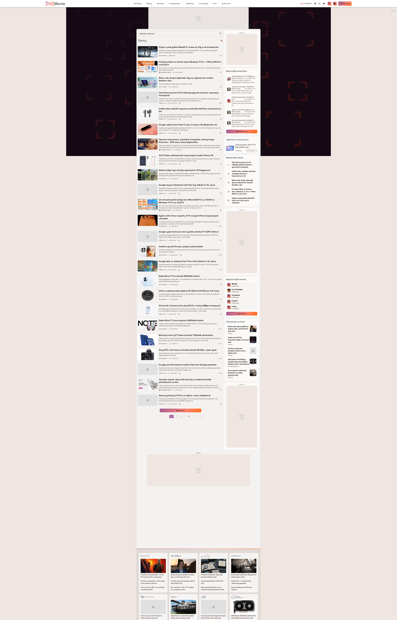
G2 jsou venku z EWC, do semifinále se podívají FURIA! (153, 588)
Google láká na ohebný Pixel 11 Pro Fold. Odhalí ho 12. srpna (187, 261)
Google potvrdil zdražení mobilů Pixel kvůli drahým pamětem (187, 364)
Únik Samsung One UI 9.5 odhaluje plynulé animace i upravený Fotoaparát (188, 94)
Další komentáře (242, 131)
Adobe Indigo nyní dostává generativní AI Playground (184, 170)
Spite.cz (230, 377)
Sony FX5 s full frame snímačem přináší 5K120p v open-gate (187, 350)
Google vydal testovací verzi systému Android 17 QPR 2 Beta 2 (189, 231)
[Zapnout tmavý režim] (335, 3)
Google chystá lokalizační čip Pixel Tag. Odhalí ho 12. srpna (187, 185)
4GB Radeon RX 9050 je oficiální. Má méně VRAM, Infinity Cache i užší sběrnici (238, 362)
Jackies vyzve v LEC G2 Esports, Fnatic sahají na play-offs (151, 617)
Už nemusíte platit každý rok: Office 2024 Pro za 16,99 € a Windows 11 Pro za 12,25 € (186, 201)
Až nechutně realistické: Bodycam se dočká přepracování (237, 373)
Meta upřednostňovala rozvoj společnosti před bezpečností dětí (212, 588)
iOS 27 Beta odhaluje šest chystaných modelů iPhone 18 (186, 155)
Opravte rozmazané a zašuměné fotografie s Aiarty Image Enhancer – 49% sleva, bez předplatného (186, 141)
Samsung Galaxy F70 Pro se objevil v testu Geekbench (185, 395)
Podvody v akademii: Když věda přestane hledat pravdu (212, 576)
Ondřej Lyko (162, 103)
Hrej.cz (230, 333)
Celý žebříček (242, 314)
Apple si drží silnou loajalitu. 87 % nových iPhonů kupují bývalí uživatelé (188, 217)
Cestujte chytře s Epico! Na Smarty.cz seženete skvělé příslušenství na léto (185, 381)
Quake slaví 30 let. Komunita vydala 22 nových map (238, 340)
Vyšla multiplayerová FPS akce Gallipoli (241, 588)
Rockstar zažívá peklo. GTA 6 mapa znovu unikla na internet (153, 582)
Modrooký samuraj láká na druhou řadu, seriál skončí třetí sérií (238, 329)
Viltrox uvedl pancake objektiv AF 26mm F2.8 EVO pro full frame (189, 291)
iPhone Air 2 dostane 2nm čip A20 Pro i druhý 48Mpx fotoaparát (190, 305)
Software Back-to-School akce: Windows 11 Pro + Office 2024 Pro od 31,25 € (190, 63)
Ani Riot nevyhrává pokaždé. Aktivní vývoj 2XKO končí (236, 351)
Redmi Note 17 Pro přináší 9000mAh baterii (179, 276)
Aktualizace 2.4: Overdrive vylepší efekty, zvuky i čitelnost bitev (182, 617)
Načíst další (180, 410)
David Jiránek (163, 87)
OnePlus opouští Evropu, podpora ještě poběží (181, 246)
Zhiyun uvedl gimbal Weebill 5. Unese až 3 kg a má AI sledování (189, 47)
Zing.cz (230, 344)
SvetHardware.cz (233, 366)
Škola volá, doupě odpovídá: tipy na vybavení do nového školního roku (186, 79)
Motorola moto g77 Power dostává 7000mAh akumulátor (186, 335)
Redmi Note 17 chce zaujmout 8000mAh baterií (181, 320)
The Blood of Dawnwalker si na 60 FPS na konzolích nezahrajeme (152, 576)
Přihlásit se (345, 4)
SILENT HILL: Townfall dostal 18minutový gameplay (241, 582)
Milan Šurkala (163, 55)
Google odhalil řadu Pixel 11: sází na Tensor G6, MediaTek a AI (188, 124)
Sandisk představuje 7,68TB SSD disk (212, 582)
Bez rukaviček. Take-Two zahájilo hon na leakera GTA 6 (182, 588)
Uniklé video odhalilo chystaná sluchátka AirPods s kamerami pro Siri (190, 110)
